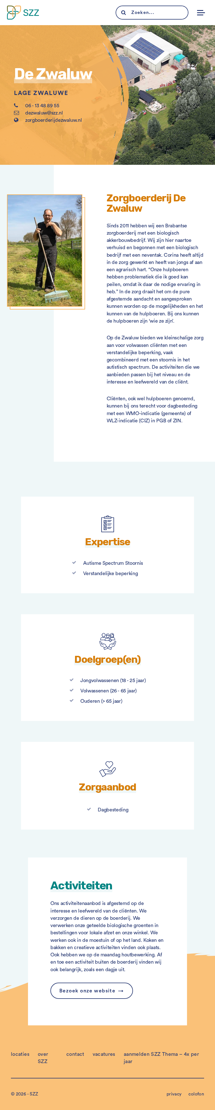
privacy (174, 1094)
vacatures (104, 1054)
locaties (20, 1054)
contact (75, 1054)
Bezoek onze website (87, 990)
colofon (196, 1094)
